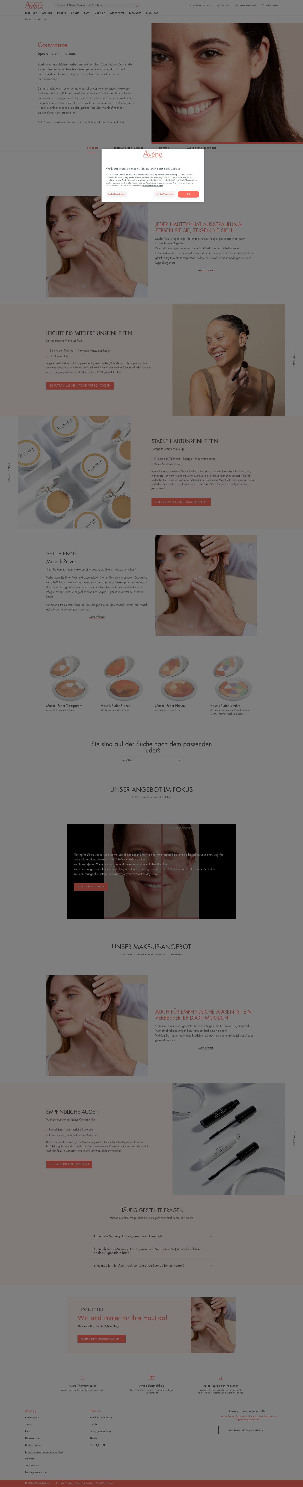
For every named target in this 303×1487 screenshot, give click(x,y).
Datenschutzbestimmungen (153, 186)
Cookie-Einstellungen (116, 194)
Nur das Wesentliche (165, 194)
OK (188, 194)
